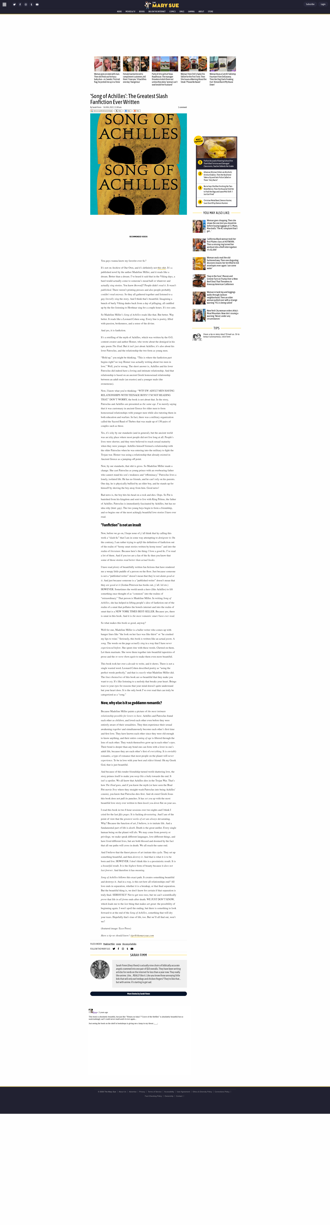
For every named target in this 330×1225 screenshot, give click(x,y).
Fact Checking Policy (153, 1096)
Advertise (133, 1092)
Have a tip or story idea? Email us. (219, 334)
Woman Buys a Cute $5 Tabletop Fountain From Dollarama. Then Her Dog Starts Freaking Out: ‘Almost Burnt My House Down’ (223, 79)
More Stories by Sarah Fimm (138, 993)
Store (210, 11)
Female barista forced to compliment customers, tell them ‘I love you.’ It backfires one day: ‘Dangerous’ (134, 78)
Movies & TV (130, 11)
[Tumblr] (31, 6)
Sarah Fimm (96, 107)
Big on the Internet (157, 11)
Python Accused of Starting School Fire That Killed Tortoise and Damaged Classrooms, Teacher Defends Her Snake (219, 163)
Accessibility (169, 1092)
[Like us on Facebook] (20, 6)
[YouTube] (37, 6)
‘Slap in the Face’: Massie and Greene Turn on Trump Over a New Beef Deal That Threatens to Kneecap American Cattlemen (222, 280)
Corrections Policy (222, 1092)
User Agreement (183, 1092)
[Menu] (4, 4)
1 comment (182, 107)
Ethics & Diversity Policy (202, 1092)
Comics (172, 11)
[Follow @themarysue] (14, 6)
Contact (179, 1096)
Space (181, 11)
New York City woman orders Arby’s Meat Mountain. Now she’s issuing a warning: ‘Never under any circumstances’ (222, 314)
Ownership (169, 1096)
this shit (162, 267)
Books (142, 11)
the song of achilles (129, 944)
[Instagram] (25, 6)
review (118, 944)
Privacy (142, 1092)
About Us (122, 1092)
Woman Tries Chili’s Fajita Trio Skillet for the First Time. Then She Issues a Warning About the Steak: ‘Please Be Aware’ (194, 78)
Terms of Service (155, 1092)
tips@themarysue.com (142, 935)
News (119, 11)
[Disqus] (139, 1040)
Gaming (191, 11)
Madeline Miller (109, 944)
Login (323, 4)
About (201, 11)
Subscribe (310, 4)
